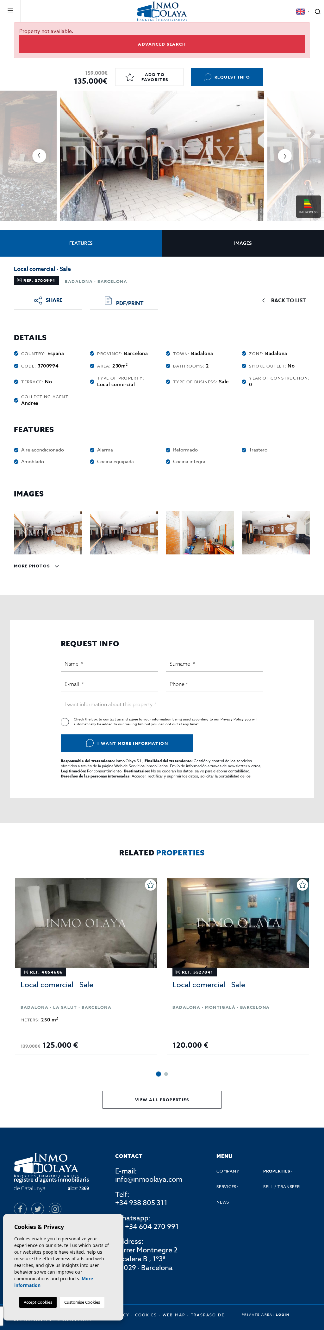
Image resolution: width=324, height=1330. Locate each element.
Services (226, 1186)
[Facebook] (20, 1209)
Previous (39, 156)
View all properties (162, 1100)
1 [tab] (158, 1074)
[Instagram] (55, 1209)
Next (284, 156)
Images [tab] (243, 243)
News (222, 1202)
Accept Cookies (38, 1302)
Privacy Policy (233, 719)
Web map (174, 1315)
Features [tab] (81, 243)
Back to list (288, 300)
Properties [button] (276, 1171)
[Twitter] (37, 1209)
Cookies (146, 1315)
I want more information (132, 743)
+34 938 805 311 (141, 1203)
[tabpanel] (86, 966)
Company (227, 1171)
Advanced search (162, 44)
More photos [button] (32, 566)
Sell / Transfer (281, 1186)
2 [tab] (166, 1074)
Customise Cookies (82, 1302)
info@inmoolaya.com (148, 1179)
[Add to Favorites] (150, 885)
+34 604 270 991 (152, 1227)
